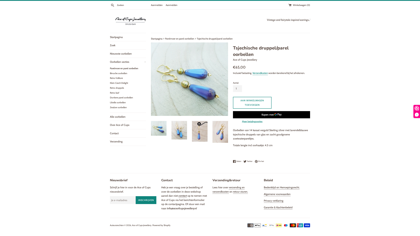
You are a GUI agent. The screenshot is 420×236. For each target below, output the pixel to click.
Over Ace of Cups (119, 125)
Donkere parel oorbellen (121, 97)
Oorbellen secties (128, 61)
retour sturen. (240, 191)
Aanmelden (157, 5)
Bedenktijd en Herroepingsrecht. (282, 187)
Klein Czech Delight (119, 83)
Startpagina (116, 37)
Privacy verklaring (273, 200)
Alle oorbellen (118, 116)
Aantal (236, 83)
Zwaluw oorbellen (118, 107)
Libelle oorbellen (118, 102)
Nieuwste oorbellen (121, 53)
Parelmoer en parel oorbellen (124, 68)
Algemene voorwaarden (277, 194)
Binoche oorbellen (118, 73)
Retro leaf (114, 92)
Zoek (112, 45)
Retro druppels (117, 88)
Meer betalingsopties (252, 121)
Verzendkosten (260, 73)
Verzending (116, 141)
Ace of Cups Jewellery (141, 225)
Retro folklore (116, 78)
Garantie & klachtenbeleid (278, 207)
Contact (114, 133)
